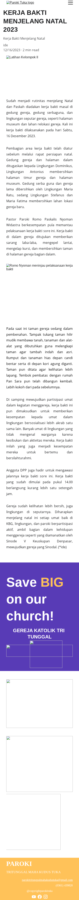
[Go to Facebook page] (40, 897)
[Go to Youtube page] (34, 897)
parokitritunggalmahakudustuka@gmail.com (47, 880)
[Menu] (70, 2)
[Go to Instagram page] (46, 897)
